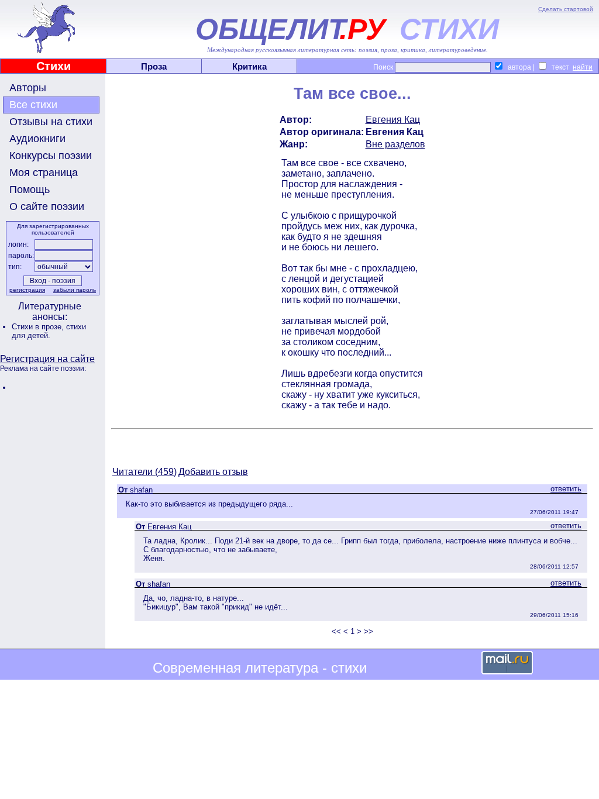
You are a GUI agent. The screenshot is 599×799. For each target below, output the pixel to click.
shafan (141, 489)
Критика (249, 66)
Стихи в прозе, (39, 326)
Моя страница (43, 172)
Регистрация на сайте (47, 359)
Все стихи (33, 105)
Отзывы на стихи (50, 122)
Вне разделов (395, 144)
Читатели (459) (144, 472)
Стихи (53, 66)
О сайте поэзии (46, 206)
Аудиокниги (37, 138)
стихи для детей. (49, 331)
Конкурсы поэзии (50, 155)
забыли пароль (74, 290)
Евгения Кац (393, 120)
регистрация (27, 290)
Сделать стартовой (565, 9)
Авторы (27, 88)
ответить (565, 488)
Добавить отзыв (213, 472)
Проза (154, 66)
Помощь (29, 189)
